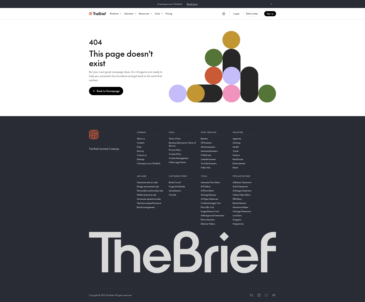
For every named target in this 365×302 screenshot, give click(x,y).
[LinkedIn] (259, 295)
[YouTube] (273, 295)
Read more (192, 4)
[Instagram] (266, 295)
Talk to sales (252, 13)
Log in (236, 13)
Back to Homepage (108, 91)
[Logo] (94, 135)
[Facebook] (251, 295)
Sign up (270, 13)
